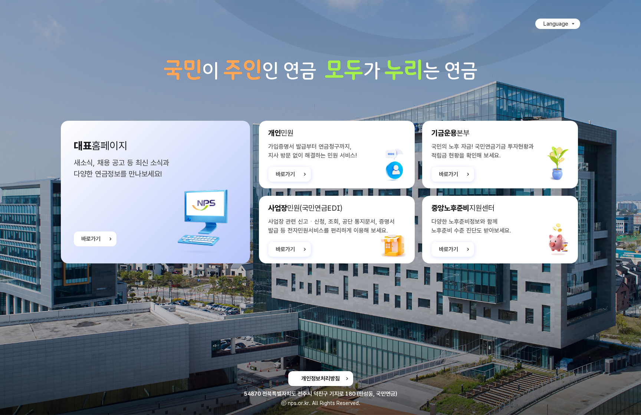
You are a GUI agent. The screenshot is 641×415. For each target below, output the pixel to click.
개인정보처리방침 (320, 378)
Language (555, 23)
